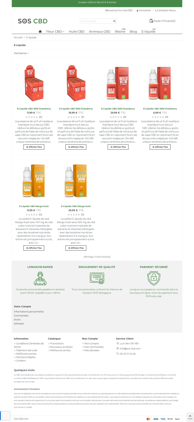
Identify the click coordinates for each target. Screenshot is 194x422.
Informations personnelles (29, 311)
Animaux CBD (99, 31)
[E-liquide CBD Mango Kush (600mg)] (76, 180)
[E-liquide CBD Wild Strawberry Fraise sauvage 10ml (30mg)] (160, 83)
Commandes (21, 315)
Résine (120, 31)
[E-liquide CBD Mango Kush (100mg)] (34, 180)
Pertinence (20, 53)
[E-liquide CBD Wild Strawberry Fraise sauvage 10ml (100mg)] (34, 83)
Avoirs (17, 319)
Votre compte (22, 306)
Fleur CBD (54, 31)
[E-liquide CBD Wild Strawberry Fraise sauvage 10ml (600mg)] (118, 83)
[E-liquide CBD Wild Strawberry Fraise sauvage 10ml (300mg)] (76, 83)
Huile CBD (77, 31)
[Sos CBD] (32, 21)
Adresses (19, 323)
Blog (133, 31)
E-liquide (149, 31)
